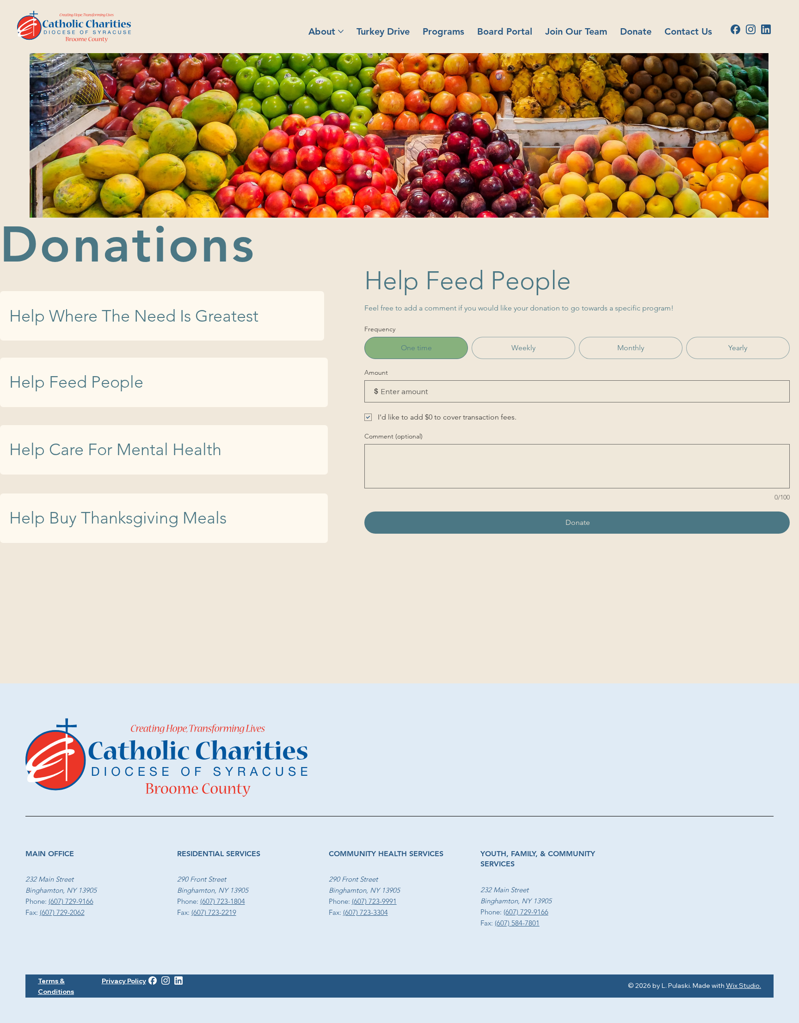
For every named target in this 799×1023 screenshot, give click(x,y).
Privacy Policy (124, 981)
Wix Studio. (743, 985)
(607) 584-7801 (517, 923)
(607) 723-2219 (213, 912)
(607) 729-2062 (62, 912)
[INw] (178, 980)
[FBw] (152, 980)
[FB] (735, 29)
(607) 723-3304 (365, 912)
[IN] (766, 29)
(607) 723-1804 (222, 901)
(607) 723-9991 (374, 901)
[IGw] (165, 980)
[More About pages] (341, 31)
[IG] (751, 29)
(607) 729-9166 (71, 901)
